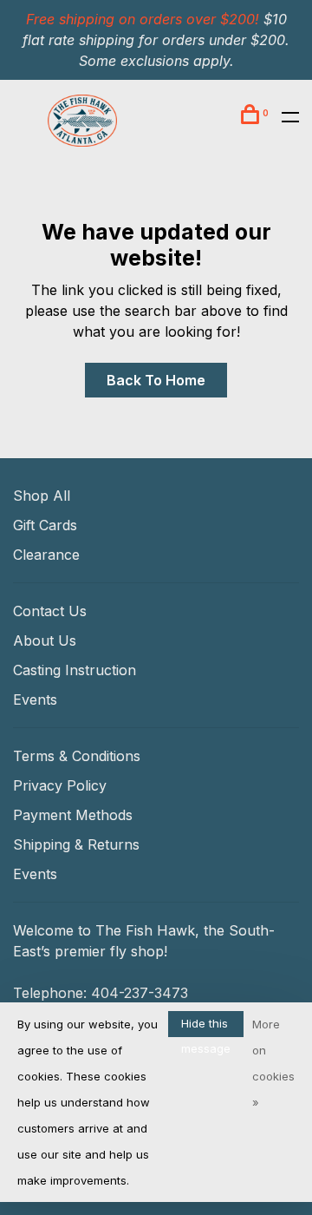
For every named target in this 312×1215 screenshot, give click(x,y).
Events (35, 699)
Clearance (46, 554)
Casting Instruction (74, 670)
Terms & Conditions (76, 756)
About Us (44, 640)
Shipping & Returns (76, 844)
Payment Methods (73, 815)
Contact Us (50, 611)
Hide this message (206, 1026)
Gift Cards (45, 525)
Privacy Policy (60, 785)
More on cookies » (273, 1063)
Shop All (41, 495)
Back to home (156, 380)
